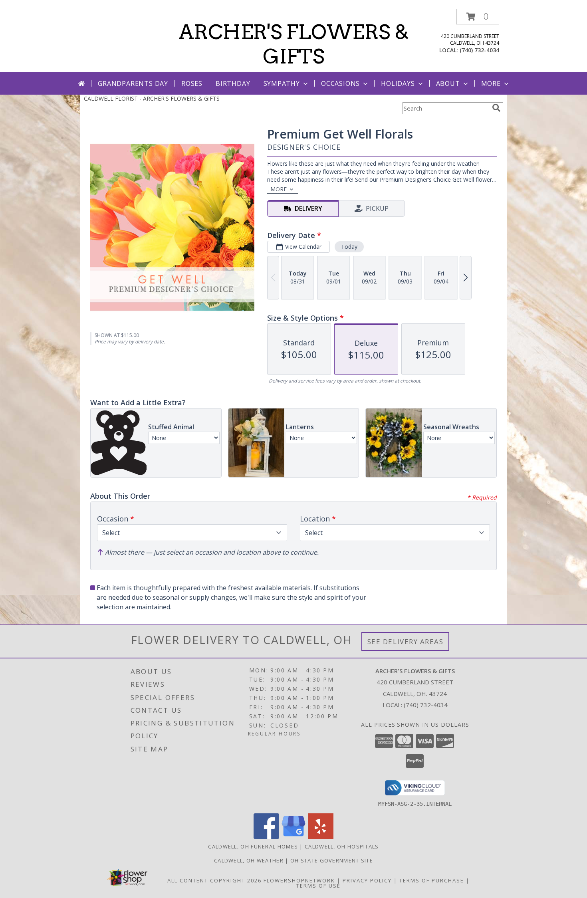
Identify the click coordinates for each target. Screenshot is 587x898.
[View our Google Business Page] (293, 837)
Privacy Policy (367, 880)
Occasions (340, 83)
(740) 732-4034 (479, 50)
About (448, 83)
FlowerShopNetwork (299, 880)
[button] (477, 16)
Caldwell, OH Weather (249, 860)
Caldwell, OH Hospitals (342, 846)
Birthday (233, 83)
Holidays (397, 83)
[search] (496, 107)
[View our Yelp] (320, 837)
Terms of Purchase (431, 880)
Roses (191, 83)
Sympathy (282, 83)
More (491, 83)
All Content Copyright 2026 (214, 880)
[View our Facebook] (266, 837)
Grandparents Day (133, 83)
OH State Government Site (331, 860)
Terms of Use (318, 885)
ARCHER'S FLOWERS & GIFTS (293, 44)
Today (349, 246)
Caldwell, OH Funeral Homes (253, 846)
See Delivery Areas (405, 641)
